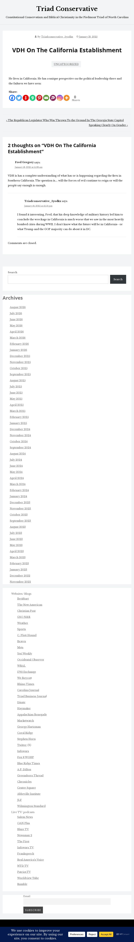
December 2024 (20, 429)
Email (26, 896)
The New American (29, 604)
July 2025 (16, 386)
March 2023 (17, 557)
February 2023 (19, 563)
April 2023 (17, 551)
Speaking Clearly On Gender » (108, 125)
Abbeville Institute (28, 793)
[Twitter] (19, 98)
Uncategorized (66, 64)
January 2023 (18, 569)
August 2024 (18, 453)
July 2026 (16, 313)
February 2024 (19, 490)
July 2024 (16, 459)
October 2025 (18, 368)
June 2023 (16, 539)
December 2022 (20, 575)
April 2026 (17, 331)
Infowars (23, 751)
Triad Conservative (67, 9)
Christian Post (26, 610)
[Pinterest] (39, 98)
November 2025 (20, 362)
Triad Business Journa (31, 696)
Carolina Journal (28, 690)
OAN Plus (23, 823)
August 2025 (17, 380)
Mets (20, 647)
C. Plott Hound (26, 635)
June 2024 (16, 465)
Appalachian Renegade (32, 714)
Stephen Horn (26, 739)
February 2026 (19, 343)
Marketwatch (25, 720)
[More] (67, 98)
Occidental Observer (30, 659)
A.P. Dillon (24, 769)
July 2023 (16, 533)
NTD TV (22, 865)
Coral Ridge (25, 732)
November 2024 (20, 435)
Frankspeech (25, 853)
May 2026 (16, 325)
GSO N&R (23, 617)
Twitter (22, 745)
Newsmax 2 (24, 835)
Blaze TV (23, 829)
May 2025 (16, 398)
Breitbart (23, 598)
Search (12, 272)
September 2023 (20, 520)
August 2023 (18, 526)
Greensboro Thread (30, 775)
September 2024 (20, 447)
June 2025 (16, 392)
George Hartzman (29, 726)
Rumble (22, 884)
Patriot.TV (24, 872)
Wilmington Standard (31, 806)
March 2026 (17, 337)
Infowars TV (25, 847)
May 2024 (16, 472)
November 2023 (20, 508)
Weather (22, 623)
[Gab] (32, 98)
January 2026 (18, 350)
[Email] (46, 98)
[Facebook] (12, 98)
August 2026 (18, 307)
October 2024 (19, 441)
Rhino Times (25, 684)
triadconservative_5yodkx (57, 36)
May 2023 (16, 545)
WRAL (21, 665)
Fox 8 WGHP (25, 757)
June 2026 (16, 319)
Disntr (21, 702)
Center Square (26, 787)
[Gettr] (26, 98)
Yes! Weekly (24, 653)
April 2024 (17, 478)
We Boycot (24, 678)
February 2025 (19, 417)
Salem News (25, 817)
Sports (21, 629)
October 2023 (19, 514)
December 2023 (20, 502)
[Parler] (53, 98)
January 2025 (18, 423)
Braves (21, 641)
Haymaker (24, 708)
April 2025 (17, 404)
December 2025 (20, 356)
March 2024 (17, 484)
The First (23, 841)
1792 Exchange (26, 671)
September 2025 (20, 374)
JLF (19, 800)
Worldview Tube (28, 878)
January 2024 (18, 496)
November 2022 (20, 581)
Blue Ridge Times (28, 763)
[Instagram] (60, 98)
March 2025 (17, 411)
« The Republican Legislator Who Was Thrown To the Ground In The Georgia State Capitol (65, 120)
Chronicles (24, 781)
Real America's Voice (30, 859)
